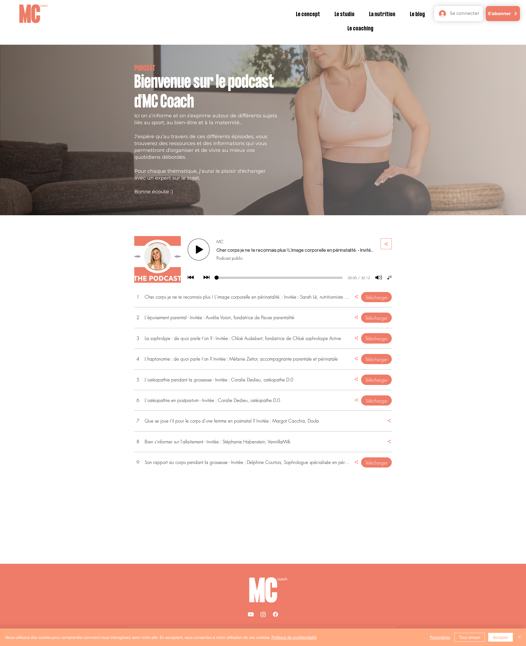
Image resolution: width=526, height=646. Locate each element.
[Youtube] (250, 614)
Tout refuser (469, 637)
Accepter (500, 637)
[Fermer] (519, 637)
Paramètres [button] (440, 637)
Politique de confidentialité (294, 637)
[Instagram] (263, 614)
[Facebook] (275, 614)
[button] (308, 14)
